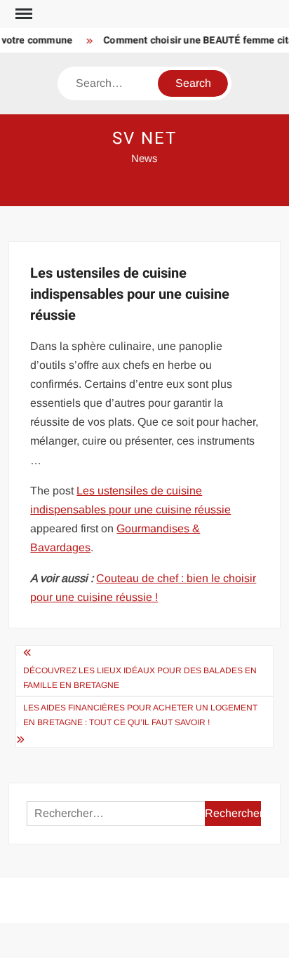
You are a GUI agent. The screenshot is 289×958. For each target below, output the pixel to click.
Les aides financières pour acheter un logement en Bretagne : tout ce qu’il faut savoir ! (140, 715)
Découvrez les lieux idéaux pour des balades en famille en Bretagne (140, 677)
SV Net (144, 138)
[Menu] (22, 14)
